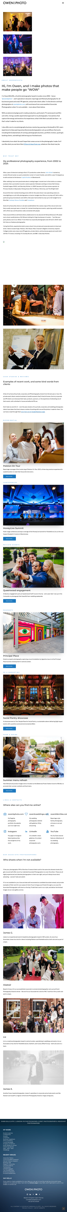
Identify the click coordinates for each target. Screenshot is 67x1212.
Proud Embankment (9, 1173)
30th (4, 1148)
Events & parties (8, 1133)
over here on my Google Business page (33, 412)
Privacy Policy (27, 1208)
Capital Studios (26, 177)
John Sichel (49, 172)
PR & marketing (8, 1140)
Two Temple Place (8, 1170)
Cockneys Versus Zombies (16, 200)
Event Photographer (47, 1121)
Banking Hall (7, 1162)
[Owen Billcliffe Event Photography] (14, 3)
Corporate (6, 1137)
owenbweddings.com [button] (39, 814)
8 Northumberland (8, 1172)
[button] (63, 3)
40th (8, 1148)
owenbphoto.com (19, 104)
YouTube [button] (54, 831)
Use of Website (39, 1208)
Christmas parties (8, 1147)
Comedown (30, 200)
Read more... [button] (9, 538)
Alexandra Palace (8, 1158)
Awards (5, 1136)
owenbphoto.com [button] (16, 814)
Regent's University (9, 1164)
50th (12, 1148)
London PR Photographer (27, 1121)
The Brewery (7, 1167)
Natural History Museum (10, 1161)
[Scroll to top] (63, 1208)
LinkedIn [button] (33, 831)
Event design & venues (10, 1145)
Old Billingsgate (8, 1169)
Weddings (6, 1150)
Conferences (7, 1134)
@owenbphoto (7, 99)
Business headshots (9, 1139)
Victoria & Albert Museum (11, 1159)
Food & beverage (8, 1142)
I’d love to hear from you (32, 144)
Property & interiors (9, 1144)
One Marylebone (8, 1165)
